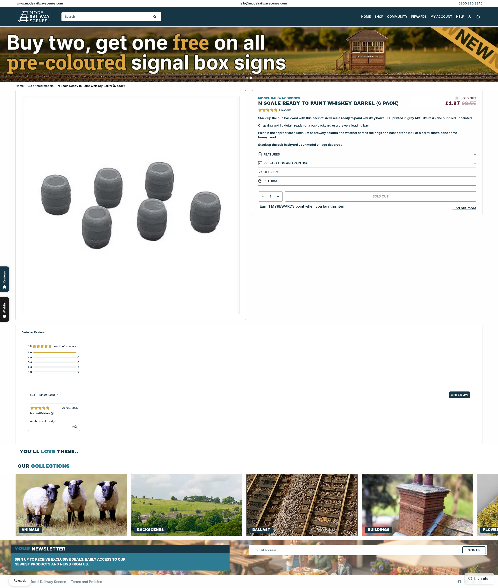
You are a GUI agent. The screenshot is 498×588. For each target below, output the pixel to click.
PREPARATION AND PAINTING (286, 163)
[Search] (154, 16)
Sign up (474, 550)
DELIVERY (271, 172)
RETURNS (271, 181)
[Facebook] (459, 581)
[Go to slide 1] (247, 78)
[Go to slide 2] (251, 78)
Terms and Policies (86, 582)
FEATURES (272, 154)
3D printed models (40, 86)
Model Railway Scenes (47, 582)
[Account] (469, 16)
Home (20, 86)
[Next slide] (477, 505)
